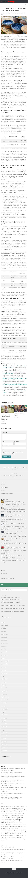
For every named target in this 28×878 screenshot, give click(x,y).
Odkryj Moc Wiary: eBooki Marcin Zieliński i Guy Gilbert (13, 608)
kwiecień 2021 (5, 679)
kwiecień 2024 (5, 634)
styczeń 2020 (4, 724)
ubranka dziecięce (11, 839)
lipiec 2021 (4, 670)
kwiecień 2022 (5, 643)
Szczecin (13, 835)
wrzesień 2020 (5, 700)
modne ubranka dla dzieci (9, 817)
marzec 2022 (4, 646)
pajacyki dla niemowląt (8, 826)
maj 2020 (4, 712)
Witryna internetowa (6, 445)
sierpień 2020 (4, 703)
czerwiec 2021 (5, 673)
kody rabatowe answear (14, 813)
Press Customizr (20, 873)
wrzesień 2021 (5, 664)
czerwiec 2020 (5, 709)
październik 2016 (5, 748)
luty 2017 (4, 739)
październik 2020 (5, 697)
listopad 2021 (4, 658)
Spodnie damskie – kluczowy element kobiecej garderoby (13, 605)
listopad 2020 (4, 694)
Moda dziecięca (5, 487)
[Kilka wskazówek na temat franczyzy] (20, 408)
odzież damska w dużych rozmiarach (10, 819)
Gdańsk (12, 810)
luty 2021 (4, 685)
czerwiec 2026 (5, 625)
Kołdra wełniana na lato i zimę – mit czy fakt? (13, 508)
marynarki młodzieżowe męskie (14, 815)
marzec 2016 (4, 751)
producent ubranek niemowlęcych (10, 829)
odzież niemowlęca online (16, 824)
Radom (11, 830)
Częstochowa (24, 806)
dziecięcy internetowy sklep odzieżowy (11, 808)
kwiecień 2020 (5, 715)
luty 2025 (4, 631)
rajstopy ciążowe (15, 830)
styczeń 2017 (4, 742)
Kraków (2, 815)
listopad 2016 (4, 745)
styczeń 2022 (4, 652)
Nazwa (4, 441)
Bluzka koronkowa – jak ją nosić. (7, 847)
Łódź (23, 839)
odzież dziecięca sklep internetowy (11, 822)
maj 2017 (4, 730)
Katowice (15, 811)
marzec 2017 (4, 736)
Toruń (16, 835)
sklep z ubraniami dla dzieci (13, 833)
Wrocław (20, 839)
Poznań (15, 826)
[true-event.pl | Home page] (10, 2)
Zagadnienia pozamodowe (7, 493)
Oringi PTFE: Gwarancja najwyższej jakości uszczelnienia (13, 611)
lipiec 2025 (4, 628)
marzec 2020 (4, 718)
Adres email (17, 441)
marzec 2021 (4, 682)
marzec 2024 (4, 637)
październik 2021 (5, 661)
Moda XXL (4, 490)
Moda (2, 4)
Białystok (17, 806)
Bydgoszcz (21, 806)
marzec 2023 (4, 640)
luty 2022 (4, 649)
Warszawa (17, 839)
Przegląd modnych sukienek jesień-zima (12, 501)
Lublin (5, 815)
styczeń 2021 (4, 688)
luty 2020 (4, 721)
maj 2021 (4, 676)
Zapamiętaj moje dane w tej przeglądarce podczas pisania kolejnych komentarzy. (12, 453)
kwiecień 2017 (5, 733)
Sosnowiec (23, 833)
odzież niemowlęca (7, 824)
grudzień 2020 (5, 691)
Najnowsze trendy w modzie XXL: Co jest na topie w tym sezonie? (13, 787)
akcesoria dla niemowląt (8, 806)
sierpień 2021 (4, 667)
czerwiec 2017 (5, 727)
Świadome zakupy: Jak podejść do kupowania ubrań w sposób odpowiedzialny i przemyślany (5, 418)
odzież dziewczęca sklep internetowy (15, 822)
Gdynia (14, 810)
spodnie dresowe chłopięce (6, 835)
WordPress (11, 873)
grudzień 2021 (5, 655)
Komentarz (4, 432)
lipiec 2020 (4, 706)
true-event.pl (5, 13)
